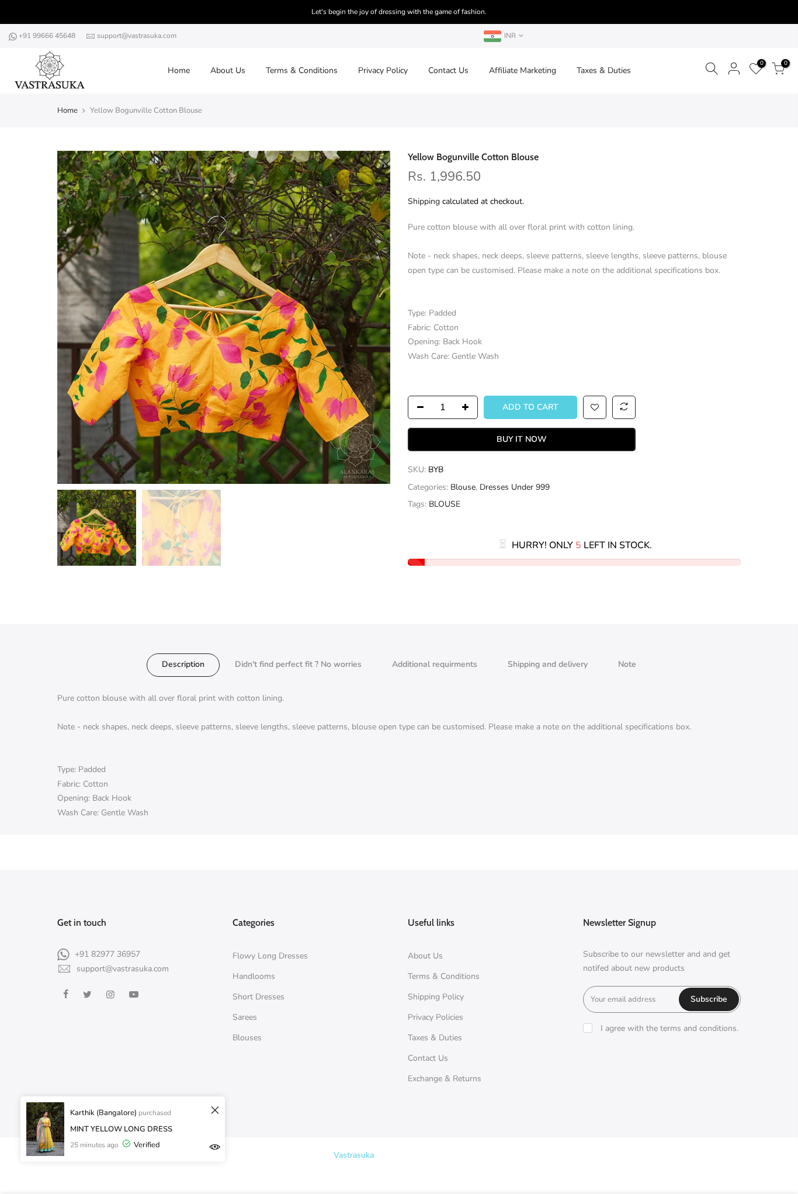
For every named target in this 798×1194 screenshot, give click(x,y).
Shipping (424, 201)
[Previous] (78, 317)
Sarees (245, 1017)
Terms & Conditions (302, 70)
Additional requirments (434, 664)
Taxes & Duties (604, 70)
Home (179, 70)
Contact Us (448, 70)
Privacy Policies (435, 1017)
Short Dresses (258, 996)
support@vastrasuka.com (136, 35)
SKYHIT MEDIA (504, 1155)
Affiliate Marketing (522, 70)
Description (183, 664)
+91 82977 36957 (107, 954)
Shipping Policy (436, 996)
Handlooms (254, 976)
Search (405, 1176)
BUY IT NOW (522, 439)
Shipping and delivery (548, 664)
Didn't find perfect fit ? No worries (298, 664)
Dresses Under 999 (515, 487)
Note (627, 664)
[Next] (370, 317)
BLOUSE (444, 504)
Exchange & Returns (444, 1078)
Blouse (463, 487)
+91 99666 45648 (48, 35)
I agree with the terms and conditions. (668, 1028)
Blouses (247, 1037)
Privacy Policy (383, 70)
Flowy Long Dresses (270, 955)
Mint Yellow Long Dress (121, 1129)
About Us (227, 70)
